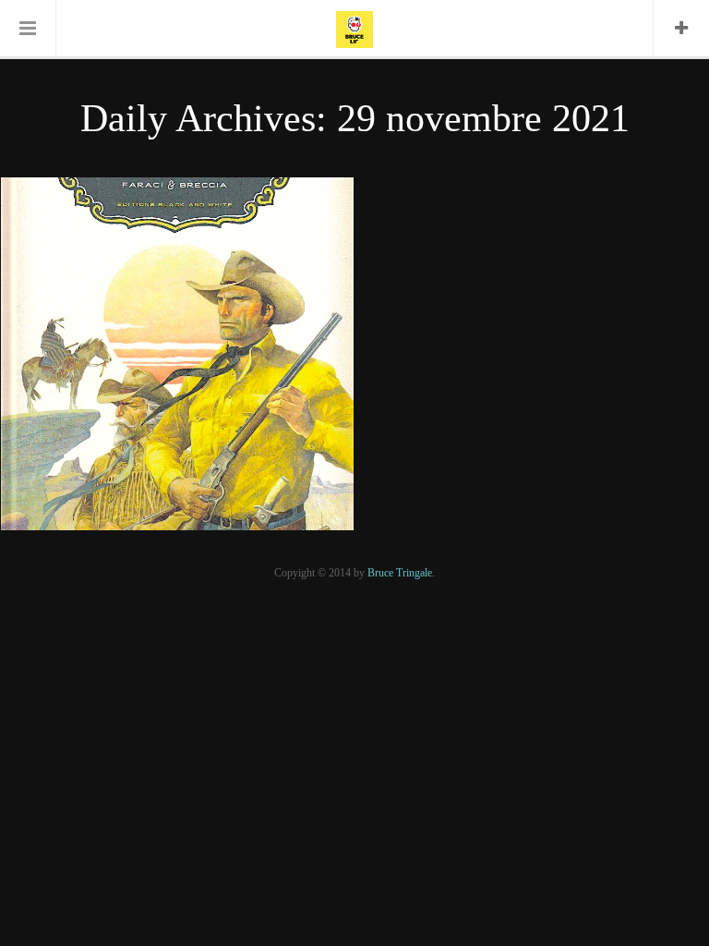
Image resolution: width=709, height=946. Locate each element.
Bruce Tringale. (401, 572)
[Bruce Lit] (354, 28)
